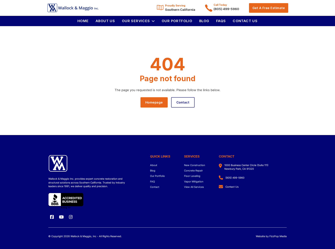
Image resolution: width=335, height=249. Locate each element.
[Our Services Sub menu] (153, 21)
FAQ (152, 181)
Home (83, 21)
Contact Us (245, 21)
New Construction (194, 165)
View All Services (194, 186)
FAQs (221, 21)
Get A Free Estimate (268, 8)
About (153, 165)
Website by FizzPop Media (271, 236)
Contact (182, 102)
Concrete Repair (193, 170)
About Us (105, 21)
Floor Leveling (192, 175)
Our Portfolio (177, 21)
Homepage (154, 102)
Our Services (136, 21)
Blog (204, 21)
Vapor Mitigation (193, 181)
